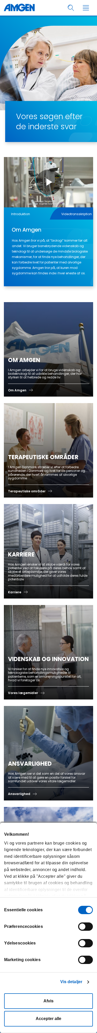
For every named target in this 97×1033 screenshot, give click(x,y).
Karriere (14, 592)
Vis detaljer (71, 982)
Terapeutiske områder (27, 491)
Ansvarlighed (19, 794)
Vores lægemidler (23, 693)
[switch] (85, 926)
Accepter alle (48, 1018)
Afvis (48, 1001)
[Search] (71, 8)
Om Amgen (17, 390)
